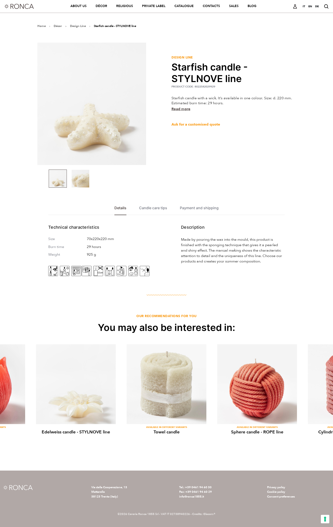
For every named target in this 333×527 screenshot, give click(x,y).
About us (78, 6)
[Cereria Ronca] (19, 6)
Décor (101, 6)
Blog (252, 6)
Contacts (211, 6)
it (304, 6)
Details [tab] (120, 208)
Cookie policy (276, 492)
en (310, 6)
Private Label (153, 6)
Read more (180, 109)
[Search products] (326, 6)
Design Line (78, 26)
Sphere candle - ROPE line (257, 432)
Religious (124, 6)
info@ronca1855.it (191, 497)
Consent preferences (281, 497)
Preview (76, 417)
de (317, 6)
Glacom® (209, 514)
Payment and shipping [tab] (199, 208)
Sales (234, 6)
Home (41, 26)
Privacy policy (276, 487)
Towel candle (167, 432)
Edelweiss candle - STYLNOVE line (76, 432)
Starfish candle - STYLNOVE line (115, 26)
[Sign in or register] (295, 6)
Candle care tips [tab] (153, 208)
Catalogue (184, 6)
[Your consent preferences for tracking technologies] (325, 519)
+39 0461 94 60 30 (198, 487)
